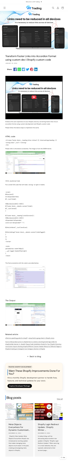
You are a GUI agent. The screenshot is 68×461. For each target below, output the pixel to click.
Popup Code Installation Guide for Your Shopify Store (42, 344)
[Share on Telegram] (23, 69)
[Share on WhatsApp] (19, 69)
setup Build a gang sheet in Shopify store (41, 338)
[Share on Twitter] (27, 69)
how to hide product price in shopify (16, 342)
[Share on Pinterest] (31, 69)
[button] (4, 8)
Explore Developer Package (19, 386)
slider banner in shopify (17, 344)
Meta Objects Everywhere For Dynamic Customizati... (19, 427)
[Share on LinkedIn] (35, 69)
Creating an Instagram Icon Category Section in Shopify (27, 349)
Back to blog (35, 356)
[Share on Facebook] (15, 69)
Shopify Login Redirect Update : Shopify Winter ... (48, 427)
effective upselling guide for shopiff (16, 338)
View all (60, 399)
